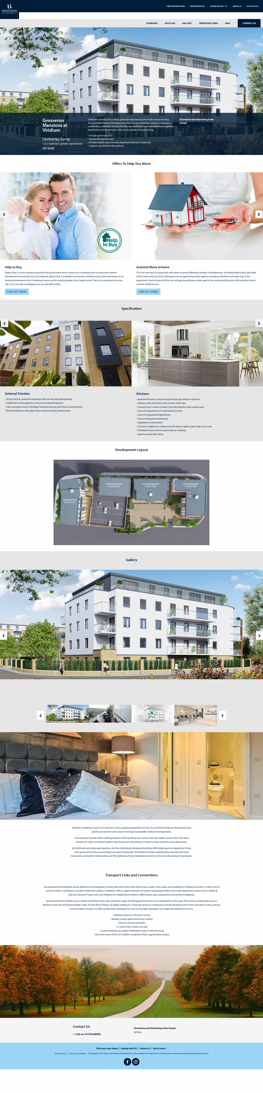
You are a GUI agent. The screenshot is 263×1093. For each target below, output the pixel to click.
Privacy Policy (60, 1053)
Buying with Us (217, 6)
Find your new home (176, 6)
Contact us (249, 23)
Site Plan (170, 23)
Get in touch (252, 6)
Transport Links (208, 23)
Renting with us (197, 6)
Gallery (187, 23)
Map (227, 23)
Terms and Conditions (77, 1053)
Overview (151, 23)
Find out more (16, 291)
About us (237, 6)
